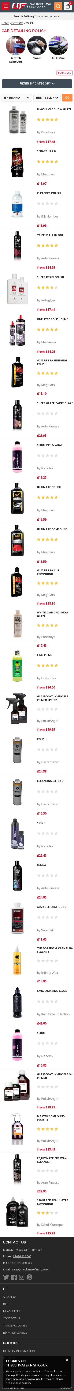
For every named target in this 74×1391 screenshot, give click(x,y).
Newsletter (11, 1311)
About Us (10, 1297)
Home (5, 23)
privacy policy (23, 1383)
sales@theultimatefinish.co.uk (30, 1269)
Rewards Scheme (15, 1332)
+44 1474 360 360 (21, 1263)
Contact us (11, 1318)
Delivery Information (19, 1351)
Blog (6, 1304)
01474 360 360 (22, 1256)
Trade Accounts (15, 1325)
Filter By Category (35, 83)
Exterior (17, 23)
